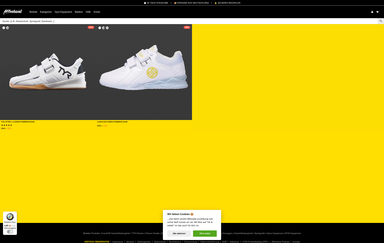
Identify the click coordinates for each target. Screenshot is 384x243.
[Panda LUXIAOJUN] (103, 28)
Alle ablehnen (179, 233)
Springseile (259, 233)
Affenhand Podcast (281, 241)
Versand (130, 241)
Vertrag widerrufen (96, 241)
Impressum (117, 241)
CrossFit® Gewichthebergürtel (115, 233)
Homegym (227, 233)
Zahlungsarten (144, 241)
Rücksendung (190, 241)
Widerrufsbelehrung (209, 241)
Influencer (234, 241)
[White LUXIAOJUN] (99, 28)
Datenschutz (160, 241)
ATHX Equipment (293, 233)
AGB (224, 241)
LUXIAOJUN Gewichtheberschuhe (112, 121)
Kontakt (296, 241)
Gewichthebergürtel (243, 233)
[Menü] (15, 213)
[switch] (10, 231)
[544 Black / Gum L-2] (7, 28)
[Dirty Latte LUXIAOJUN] (107, 28)
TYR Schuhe (138, 233)
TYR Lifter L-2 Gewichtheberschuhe (17, 121)
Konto (97, 12)
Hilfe (88, 12)
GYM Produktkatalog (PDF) (255, 241)
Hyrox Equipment (275, 233)
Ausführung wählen (10, 129)
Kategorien (46, 12)
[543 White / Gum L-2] (3, 28)
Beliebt (33, 12)
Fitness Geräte (152, 233)
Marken (79, 12)
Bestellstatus (175, 241)
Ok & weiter (205, 233)
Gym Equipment (63, 12)
